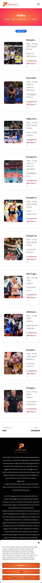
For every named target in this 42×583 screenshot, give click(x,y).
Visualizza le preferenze (21, 578)
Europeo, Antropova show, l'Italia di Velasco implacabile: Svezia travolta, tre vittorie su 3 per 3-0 (32, 40)
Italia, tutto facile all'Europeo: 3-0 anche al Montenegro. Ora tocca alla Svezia (32, 119)
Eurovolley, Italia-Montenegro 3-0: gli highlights (32, 78)
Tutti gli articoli (18, 19)
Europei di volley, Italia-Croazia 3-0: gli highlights (32, 157)
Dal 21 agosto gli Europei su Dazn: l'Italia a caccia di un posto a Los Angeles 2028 (32, 274)
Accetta (21, 565)
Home (7, 19)
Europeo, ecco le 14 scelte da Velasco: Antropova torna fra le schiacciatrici (32, 388)
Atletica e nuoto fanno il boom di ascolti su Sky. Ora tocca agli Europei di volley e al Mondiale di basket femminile (32, 312)
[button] (39, 543)
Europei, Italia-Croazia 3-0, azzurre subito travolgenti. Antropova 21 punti (32, 197)
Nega (21, 571)
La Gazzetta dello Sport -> (31, 63)
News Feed (21, 31)
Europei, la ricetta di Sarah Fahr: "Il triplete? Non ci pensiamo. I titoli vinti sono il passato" (32, 236)
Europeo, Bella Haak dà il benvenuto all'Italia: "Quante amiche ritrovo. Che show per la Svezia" (32, 350)
